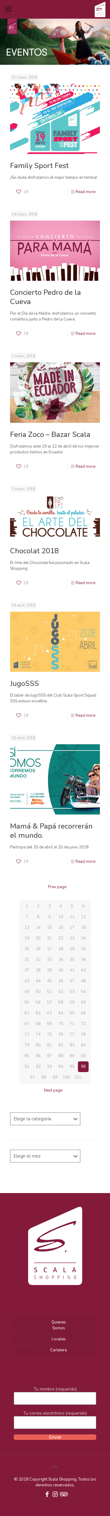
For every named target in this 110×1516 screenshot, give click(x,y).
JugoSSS (24, 683)
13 (26, 927)
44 (38, 981)
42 (83, 970)
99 (55, 1077)
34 (60, 959)
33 (49, 959)
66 (83, 1013)
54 (83, 991)
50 (38, 991)
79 (26, 1045)
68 (38, 1024)
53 (72, 991)
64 (60, 1013)
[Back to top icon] (55, 1467)
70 (60, 1024)
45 (49, 981)
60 (83, 1002)
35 (72, 959)
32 (38, 959)
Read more (85, 192)
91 (26, 1066)
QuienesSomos (58, 1325)
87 (49, 1056)
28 (60, 949)
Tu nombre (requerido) (55, 1389)
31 (26, 959)
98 (43, 1077)
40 (60, 970)
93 (49, 1066)
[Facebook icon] (47, 1495)
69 (49, 1024)
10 (60, 917)
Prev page (57, 887)
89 (72, 1056)
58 (60, 1002)
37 (26, 970)
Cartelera (58, 1350)
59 (72, 1002)
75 (49, 1034)
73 (26, 1034)
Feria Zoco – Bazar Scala (50, 434)
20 (38, 938)
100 (66, 1077)
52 (60, 991)
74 (38, 1034)
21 (49, 938)
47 (72, 981)
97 (32, 1077)
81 (49, 1045)
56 (38, 1002)
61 (26, 1013)
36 (83, 959)
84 (83, 1045)
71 (72, 1024)
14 (38, 927)
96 (83, 1066)
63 (49, 1013)
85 (26, 1056)
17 (72, 927)
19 (26, 938)
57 (49, 1002)
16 (60, 927)
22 (60, 938)
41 (72, 970)
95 (72, 1066)
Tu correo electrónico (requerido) (55, 1413)
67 (26, 1024)
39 (49, 970)
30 (83, 949)
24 (83, 938)
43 (26, 981)
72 (83, 1024)
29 (72, 949)
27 (49, 949)
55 (26, 1002)
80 (38, 1045)
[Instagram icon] (55, 1495)
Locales (59, 1339)
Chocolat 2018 (34, 551)
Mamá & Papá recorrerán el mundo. (51, 830)
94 (60, 1066)
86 (38, 1056)
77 (72, 1034)
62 (38, 1013)
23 (72, 938)
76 (60, 1034)
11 (72, 917)
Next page (53, 1090)
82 (60, 1045)
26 (38, 949)
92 (38, 1066)
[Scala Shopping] (100, 9)
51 (49, 991)
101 (77, 1077)
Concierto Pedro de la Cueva (45, 296)
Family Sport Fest (39, 165)
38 (38, 970)
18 (83, 927)
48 (83, 981)
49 (26, 991)
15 (49, 927)
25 (26, 949)
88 (60, 1056)
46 (60, 981)
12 (83, 917)
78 (83, 1034)
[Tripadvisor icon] (63, 1495)
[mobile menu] (8, 9)
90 (83, 1056)
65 (72, 1013)
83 (72, 1045)
